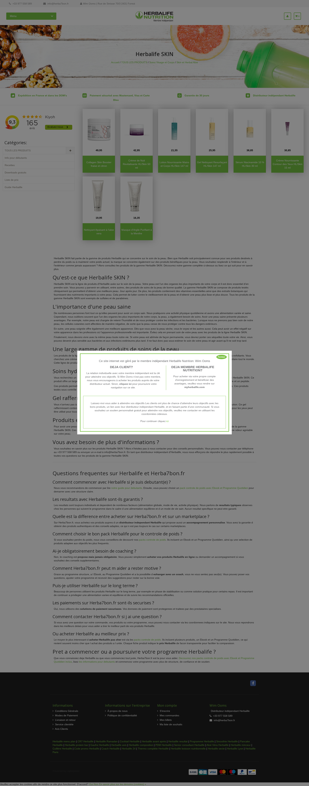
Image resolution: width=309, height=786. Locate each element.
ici (167, 421)
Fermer (221, 357)
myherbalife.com (194, 387)
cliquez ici (125, 383)
